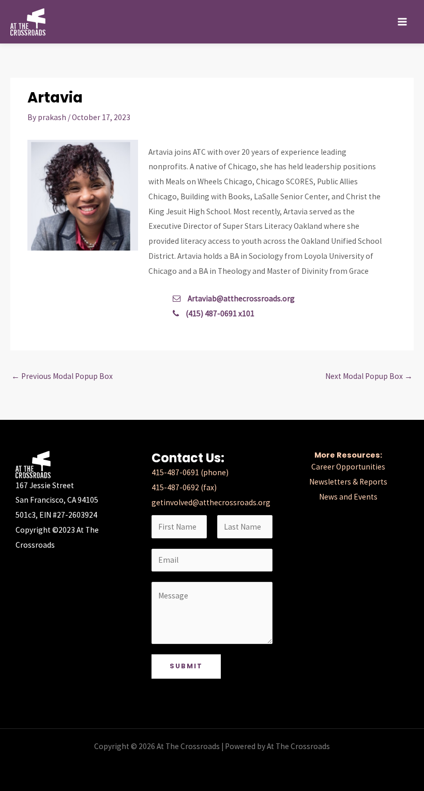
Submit (186, 666)
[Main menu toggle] (402, 21)
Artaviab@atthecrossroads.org (241, 298)
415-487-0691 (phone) (190, 472)
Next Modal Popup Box (369, 376)
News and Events (348, 497)
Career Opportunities (348, 467)
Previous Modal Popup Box (62, 376)
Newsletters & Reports (348, 482)
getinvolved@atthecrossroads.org (211, 502)
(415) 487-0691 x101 (219, 313)
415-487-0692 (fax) (184, 487)
